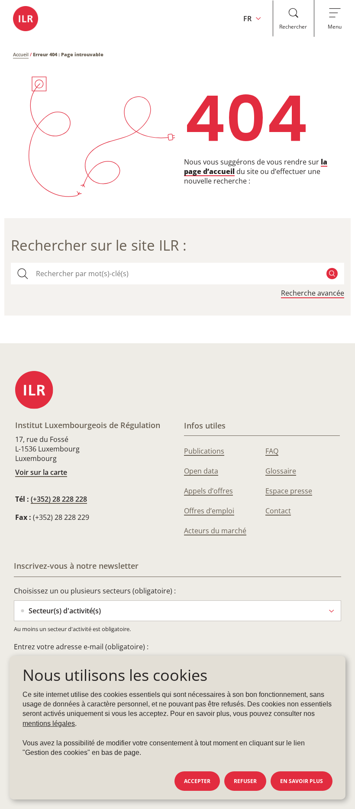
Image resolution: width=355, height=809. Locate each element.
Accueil (21, 54)
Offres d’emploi (209, 511)
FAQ (271, 451)
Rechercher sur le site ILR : (99, 245)
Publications (204, 451)
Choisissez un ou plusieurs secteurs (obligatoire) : (95, 591)
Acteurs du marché (215, 530)
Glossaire (280, 471)
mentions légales (49, 723)
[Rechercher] (332, 273)
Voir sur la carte (41, 472)
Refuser (245, 781)
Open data (201, 471)
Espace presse (288, 491)
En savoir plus (301, 781)
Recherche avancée (312, 293)
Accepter (197, 781)
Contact (278, 511)
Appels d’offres (208, 491)
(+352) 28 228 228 (59, 499)
